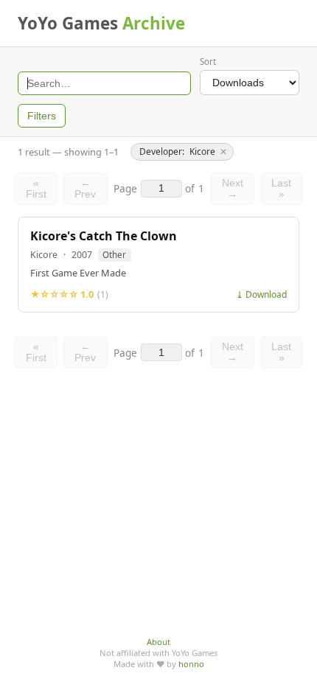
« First (36, 189)
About (158, 641)
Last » (281, 189)
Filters (41, 116)
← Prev (85, 189)
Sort (208, 61)
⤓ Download (261, 294)
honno (191, 663)
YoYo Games (101, 23)
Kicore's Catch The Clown (103, 236)
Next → (232, 189)
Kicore (44, 254)
